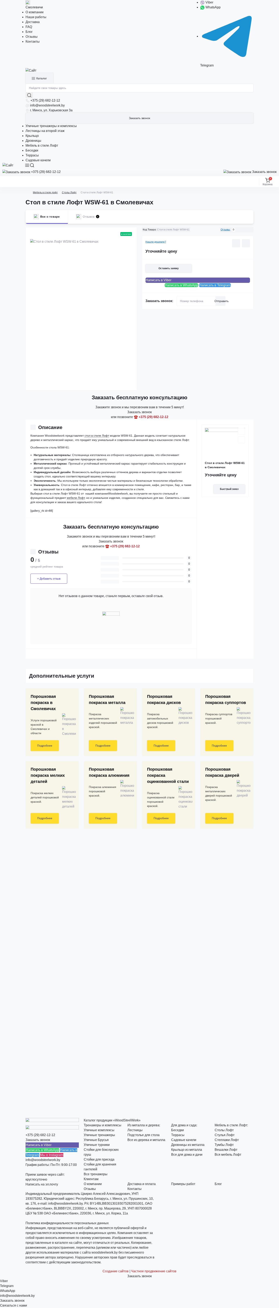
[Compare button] (246, 243)
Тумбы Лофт (224, 1144)
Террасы (32, 155)
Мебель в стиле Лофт (42, 145)
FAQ (29, 27)
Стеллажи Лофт (227, 1140)
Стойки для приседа (99, 1159)
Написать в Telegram (215, 285)
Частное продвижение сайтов (153, 1271)
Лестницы (135, 1130)
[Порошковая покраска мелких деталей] (67, 797)
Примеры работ (183, 1184)
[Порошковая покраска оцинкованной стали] (183, 797)
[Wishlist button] (236, 243)
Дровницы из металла (187, 1144)
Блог (29, 31)
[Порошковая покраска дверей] (242, 789)
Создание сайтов (116, 1271)
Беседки (32, 150)
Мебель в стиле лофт (45, 192)
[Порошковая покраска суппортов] (242, 716)
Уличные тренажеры (99, 1135)
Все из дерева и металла (146, 1140)
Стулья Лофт (224, 1135)
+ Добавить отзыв (48, 578)
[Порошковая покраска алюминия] (125, 789)
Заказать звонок (139, 118)
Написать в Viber (158, 280)
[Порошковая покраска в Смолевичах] (67, 724)
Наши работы (36, 17)
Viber (209, 2)
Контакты (33, 41)
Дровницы (33, 140)
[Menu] (27, 165)
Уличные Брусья (96, 1140)
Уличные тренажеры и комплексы (51, 126)
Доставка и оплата (141, 1184)
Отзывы (32, 36)
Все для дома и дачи (186, 1154)
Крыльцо (32, 135)
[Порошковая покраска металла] (125, 716)
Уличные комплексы (99, 1130)
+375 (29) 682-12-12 (45, 100)
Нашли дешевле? (155, 241)
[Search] (32, 165)
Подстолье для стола (143, 1135)
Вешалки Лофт (226, 1149)
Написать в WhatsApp (181, 285)
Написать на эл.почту (42, 1184)
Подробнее (44, 745)
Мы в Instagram (51, 1155)
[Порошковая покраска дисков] (183, 716)
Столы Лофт (69, 192)
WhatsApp (213, 7)
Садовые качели (38, 160)
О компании (35, 12)
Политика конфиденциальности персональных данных (67, 1223)
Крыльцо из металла (186, 1149)
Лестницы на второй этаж (45, 131)
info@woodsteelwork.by (47, 105)
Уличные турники (97, 1144)
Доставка (33, 22)
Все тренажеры (95, 1174)
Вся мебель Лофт (228, 1154)
